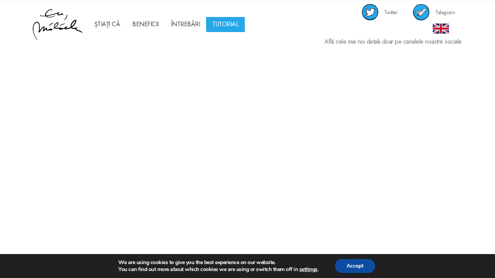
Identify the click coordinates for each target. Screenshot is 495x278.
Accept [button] (355, 266)
